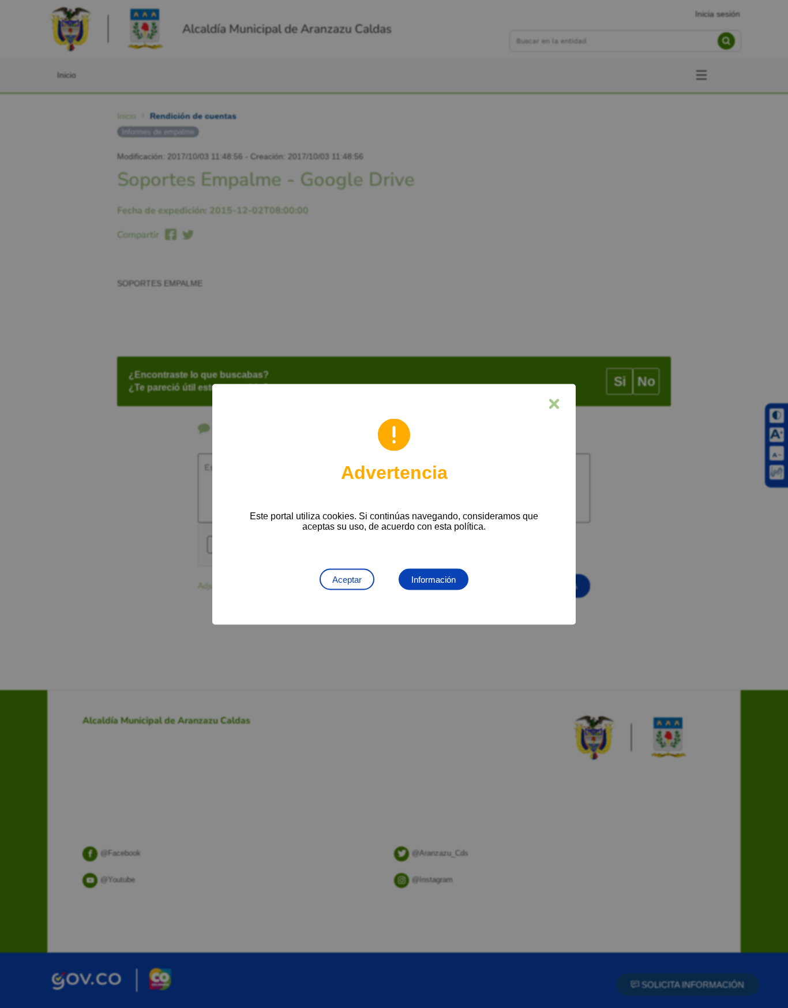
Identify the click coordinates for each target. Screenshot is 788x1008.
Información (433, 579)
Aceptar (347, 579)
